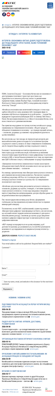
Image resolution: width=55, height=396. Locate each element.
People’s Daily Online (27, 236)
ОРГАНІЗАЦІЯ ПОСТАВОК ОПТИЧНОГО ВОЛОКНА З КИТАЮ (26, 339)
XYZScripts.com (14, 392)
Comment (6, 248)
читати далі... (36, 317)
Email (4, 275)
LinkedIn (40, 53)
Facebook (10, 53)
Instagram (26, 53)
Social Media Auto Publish (10, 389)
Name (4, 268)
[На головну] (15, 3)
